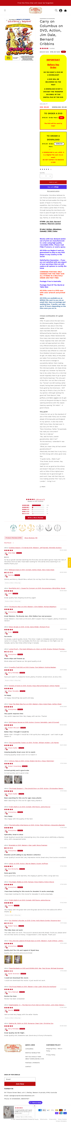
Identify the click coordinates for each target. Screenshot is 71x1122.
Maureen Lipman (54, 223)
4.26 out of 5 (40, 499)
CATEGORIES (29, 1056)
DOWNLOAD (59, 143)
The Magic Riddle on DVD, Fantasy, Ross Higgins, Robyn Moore (31, 882)
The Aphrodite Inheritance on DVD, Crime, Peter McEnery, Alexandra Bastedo (37, 825)
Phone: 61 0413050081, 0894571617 (16, 1106)
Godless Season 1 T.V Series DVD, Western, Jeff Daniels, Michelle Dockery (35, 547)
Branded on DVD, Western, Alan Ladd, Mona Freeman (28, 845)
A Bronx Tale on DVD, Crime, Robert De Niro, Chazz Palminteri (31, 761)
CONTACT (28, 1074)
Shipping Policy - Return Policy (54, 1057)
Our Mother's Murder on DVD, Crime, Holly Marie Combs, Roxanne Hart (35, 920)
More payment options (53, 191)
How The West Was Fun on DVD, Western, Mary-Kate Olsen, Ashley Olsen (35, 704)
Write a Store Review (35, 518)
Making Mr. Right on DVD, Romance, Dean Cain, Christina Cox (31, 1023)
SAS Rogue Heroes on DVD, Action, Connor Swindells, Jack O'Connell (34, 722)
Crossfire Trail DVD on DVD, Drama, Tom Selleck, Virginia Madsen (32, 667)
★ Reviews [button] (69, 562)
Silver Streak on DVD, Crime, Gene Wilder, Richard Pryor (29, 627)
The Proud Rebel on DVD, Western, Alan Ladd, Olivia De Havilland (32, 986)
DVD (61, 117)
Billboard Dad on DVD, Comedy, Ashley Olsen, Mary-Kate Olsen (31, 570)
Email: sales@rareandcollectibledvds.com (19, 1103)
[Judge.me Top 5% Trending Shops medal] (57, 527)
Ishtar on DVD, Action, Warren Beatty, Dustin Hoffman (28, 863)
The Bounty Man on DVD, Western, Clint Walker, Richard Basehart (32, 606)
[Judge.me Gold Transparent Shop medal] (31, 527)
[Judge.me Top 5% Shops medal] (48, 527)
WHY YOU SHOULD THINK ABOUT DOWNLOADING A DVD (34, 1065)
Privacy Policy (50, 1062)
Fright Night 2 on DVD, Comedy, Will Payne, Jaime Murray (29, 807)
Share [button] (43, 486)
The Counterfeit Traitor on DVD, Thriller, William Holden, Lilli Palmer (34, 742)
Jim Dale (49, 221)
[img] (35, 499)
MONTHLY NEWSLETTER (32, 1060)
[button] (5, 10)
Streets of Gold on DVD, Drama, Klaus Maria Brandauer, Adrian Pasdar (34, 686)
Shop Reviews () (31, 538)
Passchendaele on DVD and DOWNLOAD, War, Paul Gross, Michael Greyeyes (36, 968)
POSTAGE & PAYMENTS (32, 1070)
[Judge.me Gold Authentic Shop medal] (22, 527)
